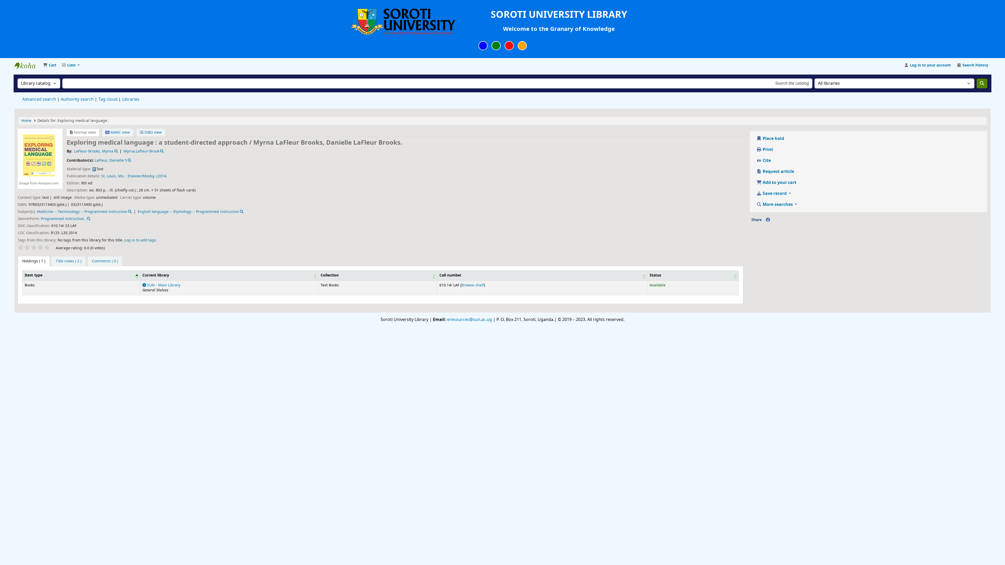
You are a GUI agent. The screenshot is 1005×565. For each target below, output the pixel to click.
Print (767, 149)
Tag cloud (108, 99)
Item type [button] (33, 275)
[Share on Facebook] (767, 219)
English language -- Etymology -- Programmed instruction (188, 211)
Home (26, 120)
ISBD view (152, 132)
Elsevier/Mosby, (141, 176)
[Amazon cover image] (39, 155)
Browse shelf (472, 285)
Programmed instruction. (63, 219)
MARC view (119, 132)
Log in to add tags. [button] (140, 240)
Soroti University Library (28, 65)
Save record (775, 193)
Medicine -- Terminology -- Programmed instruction (82, 211)
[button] (49, 65)
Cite (766, 160)
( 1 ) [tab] (33, 261)
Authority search (77, 99)
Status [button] (655, 275)
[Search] (981, 83)
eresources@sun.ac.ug (469, 320)
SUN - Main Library (163, 285)
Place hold (773, 138)
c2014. (161, 176)
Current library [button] (155, 275)
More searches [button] (778, 204)
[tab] (68, 261)
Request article (778, 171)
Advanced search (39, 99)
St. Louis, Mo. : (114, 176)
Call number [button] (450, 275)
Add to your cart (779, 182)
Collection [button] (330, 275)
